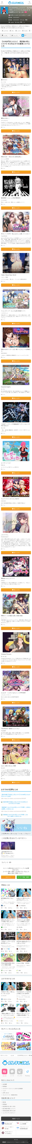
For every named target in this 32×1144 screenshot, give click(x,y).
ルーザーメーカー (6, 463)
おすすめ (6, 30)
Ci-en (9, 1127)
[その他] (25, 35)
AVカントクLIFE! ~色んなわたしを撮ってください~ (15, 234)
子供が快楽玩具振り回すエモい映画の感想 (8, 964)
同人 (13, 30)
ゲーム (23, 22)
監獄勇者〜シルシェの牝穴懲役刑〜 (11, 198)
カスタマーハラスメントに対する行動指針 (13, 1088)
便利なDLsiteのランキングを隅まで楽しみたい (8, 920)
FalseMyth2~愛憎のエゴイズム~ (10, 728)
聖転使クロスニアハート (8, 578)
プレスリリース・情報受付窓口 (10, 1095)
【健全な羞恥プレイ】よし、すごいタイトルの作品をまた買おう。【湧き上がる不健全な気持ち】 (8, 1016)
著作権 (4, 1102)
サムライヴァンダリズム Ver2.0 (10, 498)
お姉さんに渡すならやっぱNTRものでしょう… (23, 899)
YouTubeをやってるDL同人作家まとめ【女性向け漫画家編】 (24, 993)
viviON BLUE (24, 1127)
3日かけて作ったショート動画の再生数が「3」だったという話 (23, 1015)
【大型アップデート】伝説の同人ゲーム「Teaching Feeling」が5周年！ (8, 944)
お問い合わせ (6, 1092)
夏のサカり (4, 79)
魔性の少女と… (5, 118)
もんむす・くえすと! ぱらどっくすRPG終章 (13, 692)
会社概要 (5, 1084)
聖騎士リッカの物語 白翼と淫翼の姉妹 (12, 615)
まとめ (12, 1055)
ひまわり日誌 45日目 (23, 963)
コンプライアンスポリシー (9, 1112)
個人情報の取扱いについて (9, 1108)
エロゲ (19, 30)
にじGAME (24, 1123)
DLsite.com (9, 1123)
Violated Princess (6, 654)
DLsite (25, 30)
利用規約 (5, 1086)
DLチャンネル (16, 2)
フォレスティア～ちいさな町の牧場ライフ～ (13, 311)
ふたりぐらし (5, 534)
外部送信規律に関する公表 (9, 1110)
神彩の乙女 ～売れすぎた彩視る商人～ (12, 156)
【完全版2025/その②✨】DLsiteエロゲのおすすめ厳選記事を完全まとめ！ (8, 854)
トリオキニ (9, 1132)
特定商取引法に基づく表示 (9, 1106)
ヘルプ (4, 1090)
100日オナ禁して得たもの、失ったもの (7, 992)
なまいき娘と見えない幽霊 (8, 766)
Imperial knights (6, 387)
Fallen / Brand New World (8, 275)
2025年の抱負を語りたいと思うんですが (24, 942)
